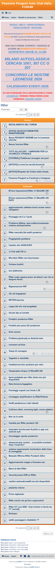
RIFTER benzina (16, 300)
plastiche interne (16, 488)
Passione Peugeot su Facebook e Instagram (29, 178)
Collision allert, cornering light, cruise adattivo (31, 409)
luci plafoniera (15, 271)
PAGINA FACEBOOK (21, 28)
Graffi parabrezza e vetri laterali (23, 403)
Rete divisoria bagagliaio (20, 384)
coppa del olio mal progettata (23, 306)
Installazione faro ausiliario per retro (26, 364)
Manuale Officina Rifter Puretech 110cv (27, 456)
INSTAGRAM (36, 28)
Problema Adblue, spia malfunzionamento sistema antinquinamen (29, 224)
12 (49, 354)
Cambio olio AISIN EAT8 (20, 245)
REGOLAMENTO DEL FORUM (23, 124)
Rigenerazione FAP (18, 286)
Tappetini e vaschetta (19, 358)
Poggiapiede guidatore (19, 239)
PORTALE (14, 25)
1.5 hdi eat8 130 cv (17, 251)
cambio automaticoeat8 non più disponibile (29, 481)
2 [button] (31, 114)
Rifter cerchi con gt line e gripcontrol (26, 500)
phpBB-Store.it (34, 567)
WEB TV (22, 25)
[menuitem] (8, 13)
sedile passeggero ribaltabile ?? (24, 520)
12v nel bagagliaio (17, 294)
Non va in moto (16, 417)
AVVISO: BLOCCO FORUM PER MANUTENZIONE (23, 132)
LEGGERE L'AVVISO (33, 99)
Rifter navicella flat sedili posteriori (25, 232)
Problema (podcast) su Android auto (26, 338)
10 (42, 354)
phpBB (18, 561)
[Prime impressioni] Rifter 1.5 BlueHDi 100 (29, 191)
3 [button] (34, 114)
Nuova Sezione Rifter (19, 144)
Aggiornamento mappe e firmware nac (27, 462)
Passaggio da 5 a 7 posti (20, 217)
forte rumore (14, 332)
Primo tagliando (16, 494)
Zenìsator (27, 564)
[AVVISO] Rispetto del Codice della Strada (28, 172)
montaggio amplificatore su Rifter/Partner (28, 397)
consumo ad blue (17, 345)
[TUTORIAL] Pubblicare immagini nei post (29, 158)
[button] (38, 114)
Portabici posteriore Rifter (21, 319)
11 (45, 354)
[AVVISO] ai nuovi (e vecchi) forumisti (26, 164)
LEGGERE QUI (12, 96)
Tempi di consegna (18, 351)
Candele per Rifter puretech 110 (23, 423)
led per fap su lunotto (19, 313)
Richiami (13, 513)
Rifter (4, 105)
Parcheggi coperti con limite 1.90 (24, 390)
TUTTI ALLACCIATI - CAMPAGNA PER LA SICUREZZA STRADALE (28, 152)
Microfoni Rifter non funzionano (24, 258)
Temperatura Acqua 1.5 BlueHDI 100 (25, 371)
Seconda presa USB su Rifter (22, 475)
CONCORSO (27, 77)
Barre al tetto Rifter (17, 468)
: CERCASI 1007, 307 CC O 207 (27, 63)
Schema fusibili (16, 264)
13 (52, 354)
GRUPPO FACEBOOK (35, 25)
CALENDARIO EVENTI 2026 (28, 86)
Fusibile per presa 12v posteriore (24, 325)
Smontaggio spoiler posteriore (23, 436)
